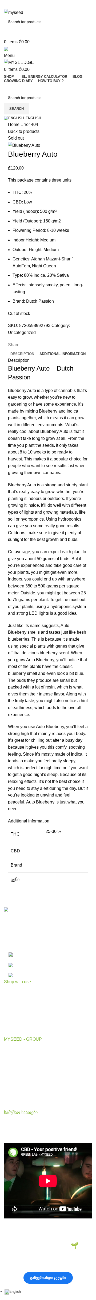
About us (12, 1050)
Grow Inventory (18, 1013)
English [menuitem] (15, 1292)
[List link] (48, 943)
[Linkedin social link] (57, 5)
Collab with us (17, 1060)
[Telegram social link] (66, 5)
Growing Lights (18, 1033)
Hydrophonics (17, 1023)
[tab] (22, 354)
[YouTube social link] (48, 5)
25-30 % (53, 831)
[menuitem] (13, 1292)
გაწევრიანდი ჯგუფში (48, 1278)
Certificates (14, 1090)
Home (14, 124)
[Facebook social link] (30, 5)
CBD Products (17, 993)
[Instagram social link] (39, 5)
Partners (12, 1070)
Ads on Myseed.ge (21, 1080)
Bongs (10, 1003)
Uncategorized (22, 332)
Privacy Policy (17, 1100)
